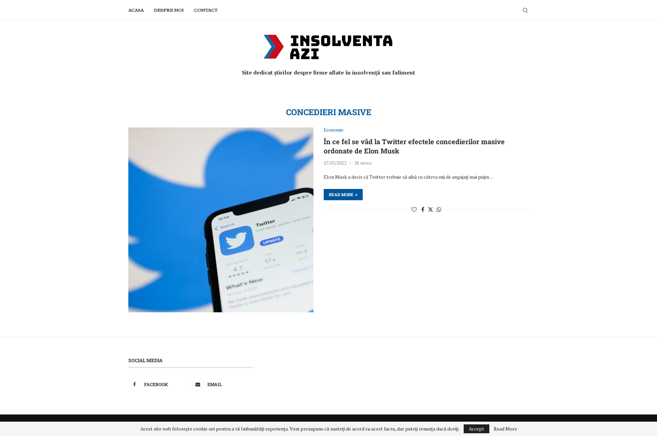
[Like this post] (414, 209)
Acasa (136, 10)
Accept (476, 428)
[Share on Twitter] (430, 209)
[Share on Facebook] (422, 209)
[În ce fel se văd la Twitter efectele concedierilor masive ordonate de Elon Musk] (220, 219)
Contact (206, 10)
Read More (505, 428)
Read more (341, 194)
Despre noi (169, 10)
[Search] (525, 10)
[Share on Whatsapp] (439, 209)
